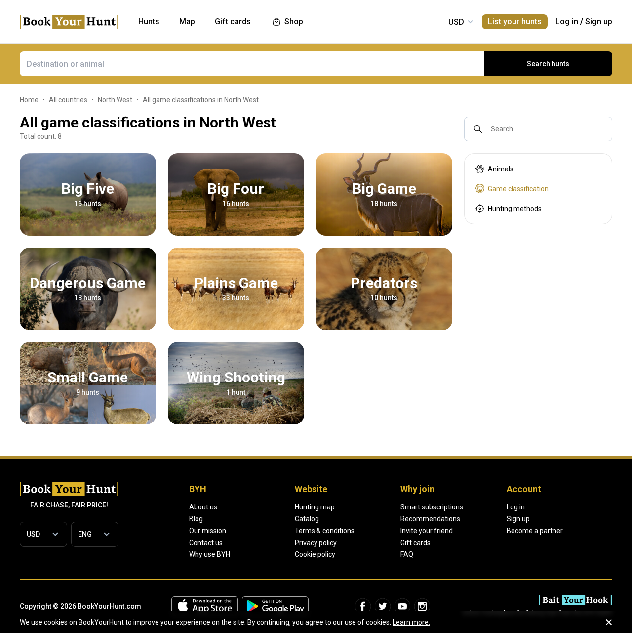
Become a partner (535, 531)
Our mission (207, 531)
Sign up (598, 21)
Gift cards (415, 543)
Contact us (206, 543)
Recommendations (430, 519)
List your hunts (515, 21)
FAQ (406, 554)
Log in (566, 21)
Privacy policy (316, 543)
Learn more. (411, 622)
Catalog (307, 519)
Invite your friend (426, 531)
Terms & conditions (325, 531)
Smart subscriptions (431, 507)
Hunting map (315, 507)
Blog (196, 519)
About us (203, 507)
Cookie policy (315, 554)
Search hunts (548, 64)
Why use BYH (209, 554)
